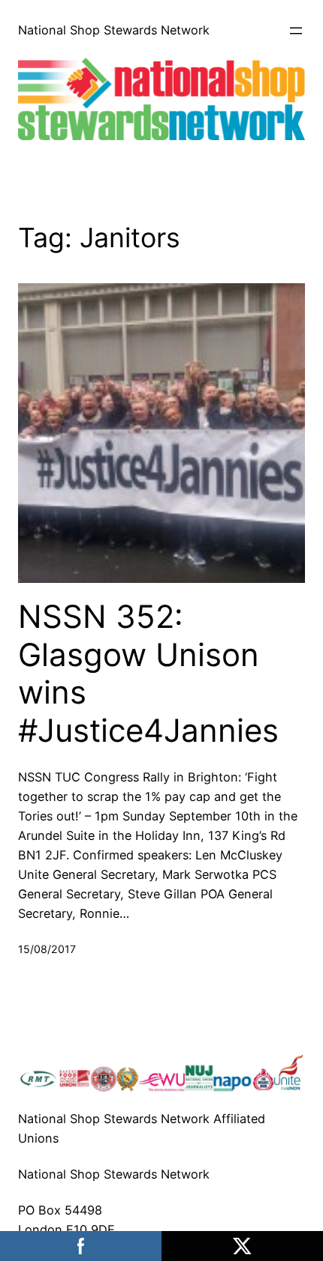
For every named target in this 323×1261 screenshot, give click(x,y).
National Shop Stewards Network (114, 29)
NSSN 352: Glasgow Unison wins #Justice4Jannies (148, 673)
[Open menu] (296, 31)
